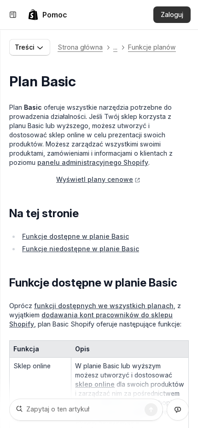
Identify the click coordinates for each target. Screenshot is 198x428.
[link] (47, 14)
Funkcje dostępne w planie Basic (75, 236)
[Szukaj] (151, 409)
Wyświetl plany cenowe (94, 179)
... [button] (115, 47)
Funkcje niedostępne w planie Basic (80, 249)
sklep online (95, 384)
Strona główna (80, 47)
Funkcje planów (152, 47)
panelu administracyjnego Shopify (92, 162)
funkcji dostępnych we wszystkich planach (104, 306)
